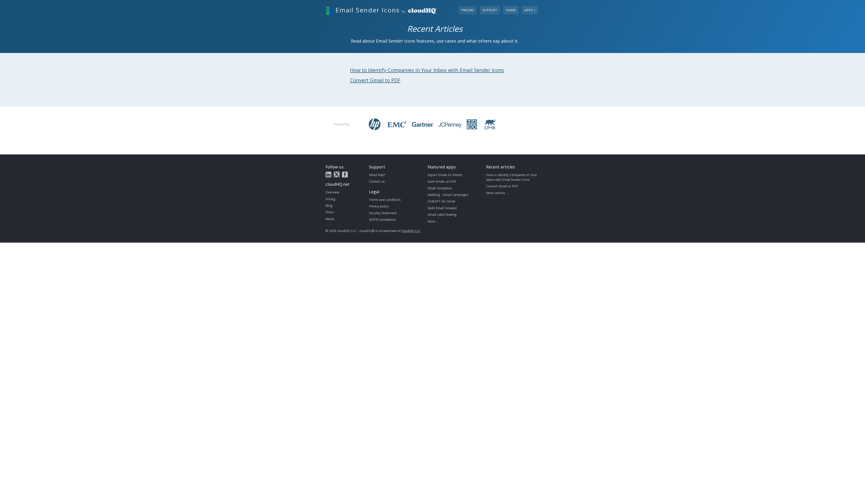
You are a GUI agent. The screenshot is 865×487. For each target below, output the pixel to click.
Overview (332, 192)
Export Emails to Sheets (445, 175)
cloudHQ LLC (411, 231)
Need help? (377, 175)
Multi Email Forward (442, 208)
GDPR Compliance (382, 219)
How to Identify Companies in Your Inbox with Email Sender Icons (427, 70)
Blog (329, 205)
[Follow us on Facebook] (345, 174)
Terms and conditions (385, 200)
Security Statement (383, 213)
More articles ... (497, 193)
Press (330, 212)
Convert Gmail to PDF (375, 80)
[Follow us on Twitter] (336, 174)
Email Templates (440, 188)
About (330, 219)
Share (511, 10)
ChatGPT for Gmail (441, 201)
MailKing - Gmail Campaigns (448, 195)
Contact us (377, 181)
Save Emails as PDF (442, 181)
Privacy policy (379, 206)
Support (490, 10)
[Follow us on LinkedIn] (328, 174)
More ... (433, 221)
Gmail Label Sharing (442, 214)
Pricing (467, 10)
